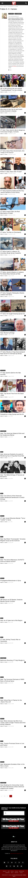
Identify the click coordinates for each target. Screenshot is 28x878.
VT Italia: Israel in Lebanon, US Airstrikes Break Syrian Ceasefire (10, 252)
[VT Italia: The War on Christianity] (13, 224)
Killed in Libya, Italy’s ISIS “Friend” (11, 171)
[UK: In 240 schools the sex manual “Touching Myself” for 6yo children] (13, 80)
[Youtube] (21, 866)
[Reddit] (15, 862)
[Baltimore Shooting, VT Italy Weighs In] (13, 652)
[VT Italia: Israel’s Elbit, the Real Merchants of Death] (13, 203)
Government (3, 370)
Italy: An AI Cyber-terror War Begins (11, 620)
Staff (8, 871)
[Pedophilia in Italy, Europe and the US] (13, 406)
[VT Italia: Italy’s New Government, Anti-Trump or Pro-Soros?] (13, 143)
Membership (21, 871)
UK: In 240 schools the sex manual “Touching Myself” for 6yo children (11, 89)
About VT (4, 871)
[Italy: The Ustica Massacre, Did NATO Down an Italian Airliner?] (13, 552)
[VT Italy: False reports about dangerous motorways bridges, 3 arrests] (13, 122)
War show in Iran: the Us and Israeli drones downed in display (11, 110)
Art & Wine (14, 66)
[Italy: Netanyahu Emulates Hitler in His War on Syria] (13, 756)
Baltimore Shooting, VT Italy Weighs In (12, 660)
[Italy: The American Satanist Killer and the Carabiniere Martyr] (13, 425)
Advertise (16, 872)
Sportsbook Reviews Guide (17, 875)
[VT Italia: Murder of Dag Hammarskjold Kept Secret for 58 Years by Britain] (13, 344)
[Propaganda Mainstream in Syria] (13, 572)
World (2, 127)
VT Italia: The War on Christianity (10, 232)
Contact (21, 872)
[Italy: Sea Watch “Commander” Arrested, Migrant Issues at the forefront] (13, 531)
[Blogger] (4, 862)
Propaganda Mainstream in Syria (10, 580)
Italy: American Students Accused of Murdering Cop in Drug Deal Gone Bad (12, 455)
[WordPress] (17, 866)
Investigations (3, 148)
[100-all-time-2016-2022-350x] (13, 828)
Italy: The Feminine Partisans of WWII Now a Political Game (12, 680)
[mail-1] (8, 69)
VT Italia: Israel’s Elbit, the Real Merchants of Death (10, 212)
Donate (16, 871)
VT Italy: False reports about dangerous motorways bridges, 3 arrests (12, 131)
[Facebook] (8, 862)
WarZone (2, 290)
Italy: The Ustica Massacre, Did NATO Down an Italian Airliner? (12, 560)
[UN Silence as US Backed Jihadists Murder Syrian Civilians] (13, 591)
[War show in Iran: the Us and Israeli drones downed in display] (13, 101)
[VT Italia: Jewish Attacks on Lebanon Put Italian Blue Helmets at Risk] (13, 264)
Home (1, 6)
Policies (12, 871)
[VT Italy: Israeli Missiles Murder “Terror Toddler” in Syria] (13, 510)
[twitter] (10, 69)
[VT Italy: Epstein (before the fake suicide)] (13, 365)
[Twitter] (10, 866)
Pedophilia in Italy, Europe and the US (12, 414)
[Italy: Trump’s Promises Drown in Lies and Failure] (13, 735)
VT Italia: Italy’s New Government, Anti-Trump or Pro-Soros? (12, 151)
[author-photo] (5, 42)
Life (1, 86)
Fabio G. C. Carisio (3, 92)
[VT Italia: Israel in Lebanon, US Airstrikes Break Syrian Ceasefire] (13, 243)
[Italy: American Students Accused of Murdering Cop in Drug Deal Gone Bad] (13, 446)
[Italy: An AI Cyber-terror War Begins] (13, 612)
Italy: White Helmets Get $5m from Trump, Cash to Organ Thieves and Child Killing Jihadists (12, 722)
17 (7, 796)
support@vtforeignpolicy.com (16, 853)
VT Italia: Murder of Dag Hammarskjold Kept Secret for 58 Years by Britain (12, 352)
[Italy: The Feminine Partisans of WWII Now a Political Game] (13, 671)
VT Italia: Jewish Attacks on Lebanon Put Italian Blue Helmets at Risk (12, 273)
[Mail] (11, 862)
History (2, 557)
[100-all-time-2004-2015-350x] (13, 821)
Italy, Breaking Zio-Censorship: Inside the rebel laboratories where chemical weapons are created (12, 786)
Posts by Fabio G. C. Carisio (13, 6)
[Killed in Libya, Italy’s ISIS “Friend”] (13, 163)
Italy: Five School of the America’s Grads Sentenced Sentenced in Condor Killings (12, 497)
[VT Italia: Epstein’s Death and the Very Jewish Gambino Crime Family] (13, 183)
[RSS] (22, 862)
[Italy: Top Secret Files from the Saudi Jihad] (13, 385)
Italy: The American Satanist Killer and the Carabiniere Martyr (12, 434)
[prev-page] (1, 796)
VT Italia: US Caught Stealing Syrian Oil (12, 314)
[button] (2, 3)
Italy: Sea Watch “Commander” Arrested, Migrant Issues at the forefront (12, 539)
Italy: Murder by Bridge (7, 333)
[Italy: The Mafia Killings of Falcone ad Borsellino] (13, 467)
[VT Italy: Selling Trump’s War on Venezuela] (13, 631)
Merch (12, 872)
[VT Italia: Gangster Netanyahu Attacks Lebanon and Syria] (13, 285)
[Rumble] (19, 862)
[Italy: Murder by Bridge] (13, 325)
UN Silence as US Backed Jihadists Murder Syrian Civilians (11, 600)
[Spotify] (6, 866)
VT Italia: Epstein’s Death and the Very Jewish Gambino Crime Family (12, 191)
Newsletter (8, 872)
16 (4, 796)
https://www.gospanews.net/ (13, 16)
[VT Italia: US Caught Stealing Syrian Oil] (13, 306)
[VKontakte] (14, 866)
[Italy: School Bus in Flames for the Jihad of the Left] (13, 692)
